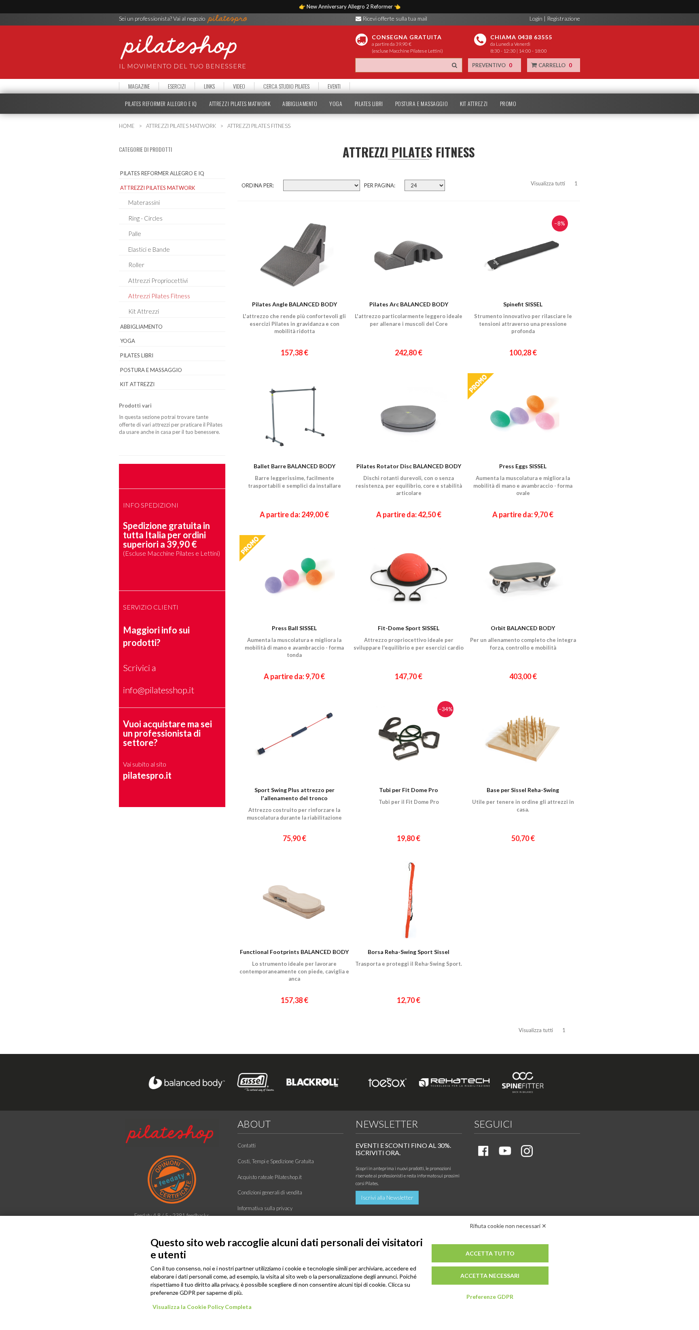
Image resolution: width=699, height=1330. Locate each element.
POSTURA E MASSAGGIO (421, 104)
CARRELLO (554, 65)
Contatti (246, 1145)
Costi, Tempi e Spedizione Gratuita (275, 1161)
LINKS (209, 86)
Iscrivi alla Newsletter (387, 1197)
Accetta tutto (490, 1253)
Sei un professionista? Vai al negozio (163, 18)
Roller (136, 264)
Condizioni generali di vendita (269, 1192)
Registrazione (563, 18)
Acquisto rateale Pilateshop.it (269, 1177)
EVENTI (334, 86)
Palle (134, 233)
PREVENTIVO (492, 65)
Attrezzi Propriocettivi (158, 280)
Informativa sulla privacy (264, 1208)
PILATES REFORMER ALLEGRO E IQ (161, 104)
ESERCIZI (177, 86)
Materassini (144, 202)
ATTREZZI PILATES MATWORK (239, 104)
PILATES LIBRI (369, 104)
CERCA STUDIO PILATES (286, 86)
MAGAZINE (139, 86)
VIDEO (239, 86)
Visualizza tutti (548, 183)
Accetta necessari (489, 1275)
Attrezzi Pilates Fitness (159, 296)
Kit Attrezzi (143, 311)
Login (536, 18)
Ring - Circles (145, 218)
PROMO (508, 104)
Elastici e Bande (149, 249)
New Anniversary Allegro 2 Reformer (350, 6)
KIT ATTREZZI (474, 104)
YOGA (335, 104)
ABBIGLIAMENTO (299, 104)
